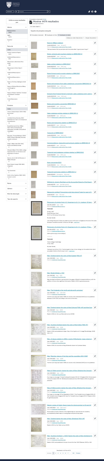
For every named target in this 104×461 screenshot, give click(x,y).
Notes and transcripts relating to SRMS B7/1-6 (62, 123)
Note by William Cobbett (55, 43)
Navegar (9, 11)
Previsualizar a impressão (37, 35)
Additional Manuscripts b (13, 73)
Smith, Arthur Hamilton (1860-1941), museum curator (16, 176)
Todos (9, 49)
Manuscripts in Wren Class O (14, 68)
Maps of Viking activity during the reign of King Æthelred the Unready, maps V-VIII (70, 370)
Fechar (44, 19)
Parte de (10, 46)
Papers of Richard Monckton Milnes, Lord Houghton (16, 88)
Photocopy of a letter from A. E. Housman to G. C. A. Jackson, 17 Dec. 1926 (70, 227)
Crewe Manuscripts (12, 99)
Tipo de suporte (12, 199)
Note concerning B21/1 (54, 162)
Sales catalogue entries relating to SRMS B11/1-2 (62, 113)
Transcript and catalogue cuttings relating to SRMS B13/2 (65, 152)
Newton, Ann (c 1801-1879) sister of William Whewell (16, 159)
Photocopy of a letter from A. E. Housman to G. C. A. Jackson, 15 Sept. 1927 (70, 202)
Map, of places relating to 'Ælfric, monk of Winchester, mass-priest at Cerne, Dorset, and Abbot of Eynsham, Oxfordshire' (70, 339)
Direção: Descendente (91, 38)
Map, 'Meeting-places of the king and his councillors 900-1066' (67, 356)
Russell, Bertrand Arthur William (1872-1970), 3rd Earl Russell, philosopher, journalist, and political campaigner (16, 129)
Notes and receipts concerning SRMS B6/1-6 (61, 104)
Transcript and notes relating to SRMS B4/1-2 (61, 172)
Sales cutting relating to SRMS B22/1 (58, 64)
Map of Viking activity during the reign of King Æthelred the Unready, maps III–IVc (70, 388)
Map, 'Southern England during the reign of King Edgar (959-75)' (67, 325)
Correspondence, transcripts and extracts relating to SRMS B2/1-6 (68, 143)
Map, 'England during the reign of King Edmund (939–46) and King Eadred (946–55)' (70, 307)
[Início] (13, 4)
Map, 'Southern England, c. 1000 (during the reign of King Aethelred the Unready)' (70, 436)
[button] (89, 11)
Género (9, 188)
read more (76, 222)
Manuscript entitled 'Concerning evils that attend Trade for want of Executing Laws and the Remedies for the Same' (70, 192)
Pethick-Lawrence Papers (14, 53)
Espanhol (10, 40)
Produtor (10, 105)
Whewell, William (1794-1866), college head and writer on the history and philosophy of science (16, 152)
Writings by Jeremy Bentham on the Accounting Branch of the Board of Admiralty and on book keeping (70, 182)
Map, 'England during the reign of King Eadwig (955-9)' (64, 256)
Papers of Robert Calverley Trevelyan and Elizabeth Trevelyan (17, 94)
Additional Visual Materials (59, 260)
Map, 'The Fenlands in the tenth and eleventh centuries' (65, 290)
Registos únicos (12, 31)
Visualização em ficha (51, 35)
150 (73, 453)
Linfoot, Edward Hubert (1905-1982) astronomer (16, 113)
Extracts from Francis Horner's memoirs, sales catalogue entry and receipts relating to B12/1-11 (70, 94)
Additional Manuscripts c (13, 78)
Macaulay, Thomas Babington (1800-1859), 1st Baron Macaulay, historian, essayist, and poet (16, 138)
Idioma (9, 27)
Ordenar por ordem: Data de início (75, 38)
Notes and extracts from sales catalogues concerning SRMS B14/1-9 (69, 83)
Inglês (12, 36)
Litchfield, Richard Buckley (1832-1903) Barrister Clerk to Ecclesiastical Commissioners (17, 120)
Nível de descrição (13, 194)
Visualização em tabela (64, 35)
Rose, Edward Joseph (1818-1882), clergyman (16, 165)
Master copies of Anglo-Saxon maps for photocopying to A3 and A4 (69, 405)
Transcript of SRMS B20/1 (55, 133)
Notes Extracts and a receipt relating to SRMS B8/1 (63, 73)
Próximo (78, 453)
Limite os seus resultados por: (17, 21)
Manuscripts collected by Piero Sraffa (15, 63)
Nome (9, 183)
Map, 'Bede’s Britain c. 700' (55, 273)
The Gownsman (11, 171)
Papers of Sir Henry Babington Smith (16, 82)
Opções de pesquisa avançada (41, 31)
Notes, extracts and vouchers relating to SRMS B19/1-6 (64, 54)
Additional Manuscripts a (13, 58)
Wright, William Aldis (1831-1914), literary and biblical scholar (15, 145)
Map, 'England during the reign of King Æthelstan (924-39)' (66, 418)
